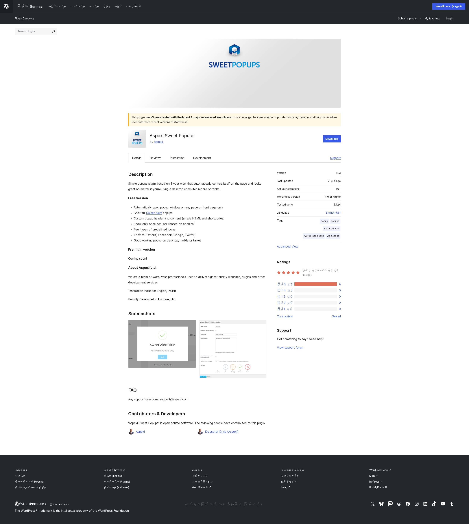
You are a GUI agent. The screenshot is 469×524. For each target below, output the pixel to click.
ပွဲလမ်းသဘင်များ (290, 475)
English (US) (333, 212)
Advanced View (287, 246)
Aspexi (158, 142)
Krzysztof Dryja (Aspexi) (221, 431)
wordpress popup (314, 235)
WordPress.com (380, 470)
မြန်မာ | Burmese (59, 504)
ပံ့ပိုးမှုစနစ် (199, 475)
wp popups (333, 235)
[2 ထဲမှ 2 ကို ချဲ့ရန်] (261, 325)
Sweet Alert (154, 213)
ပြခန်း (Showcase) (114, 470)
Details (136, 158)
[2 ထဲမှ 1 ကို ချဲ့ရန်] (191, 325)
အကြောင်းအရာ (21, 470)
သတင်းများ (20, 475)
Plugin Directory (24, 18)
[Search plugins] (53, 31)
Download (331, 138)
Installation (177, 158)
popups (335, 221)
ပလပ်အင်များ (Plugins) (116, 481)
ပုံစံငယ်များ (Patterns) (116, 487)
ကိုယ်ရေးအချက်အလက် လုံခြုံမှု (30, 487)
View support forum (290, 347)
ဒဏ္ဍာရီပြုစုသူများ (202, 481)
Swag (286, 487)
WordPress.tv (201, 487)
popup (324, 221)
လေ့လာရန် (197, 470)
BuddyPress (378, 487)
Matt (373, 475)
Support (335, 158)
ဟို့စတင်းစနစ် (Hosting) (30, 481)
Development (202, 158)
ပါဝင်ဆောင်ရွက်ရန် (292, 470)
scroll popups (331, 228)
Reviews (155, 158)
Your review (285, 316)
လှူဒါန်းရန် (289, 481)
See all (336, 316)
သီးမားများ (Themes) (113, 475)
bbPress (376, 481)
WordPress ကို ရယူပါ (449, 6)
